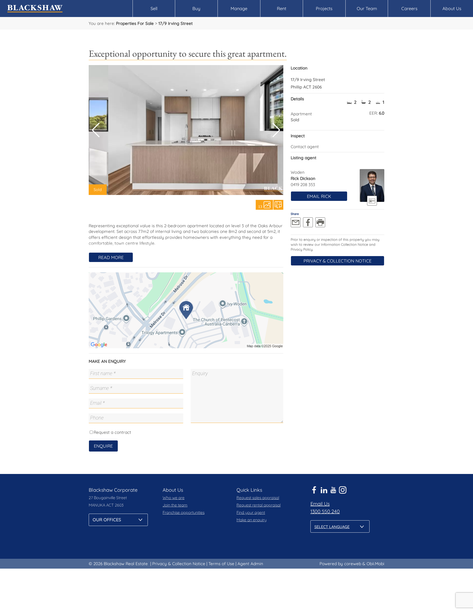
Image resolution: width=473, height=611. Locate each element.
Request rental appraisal (258, 505)
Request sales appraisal (257, 497)
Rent (281, 8)
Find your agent (250, 512)
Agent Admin (250, 563)
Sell (154, 8)
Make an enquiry (251, 519)
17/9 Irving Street (175, 23)
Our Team (367, 8)
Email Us (320, 504)
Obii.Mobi (375, 563)
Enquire (103, 446)
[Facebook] (308, 222)
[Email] (296, 222)
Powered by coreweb (340, 563)
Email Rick (319, 196)
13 (260, 206)
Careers (409, 8)
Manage (239, 8)
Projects (324, 8)
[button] (276, 130)
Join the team (175, 505)
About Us (451, 8)
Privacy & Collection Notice (338, 261)
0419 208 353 (303, 184)
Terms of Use (221, 563)
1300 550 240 (325, 511)
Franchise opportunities (183, 512)
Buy (196, 8)
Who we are (174, 497)
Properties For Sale (135, 23)
